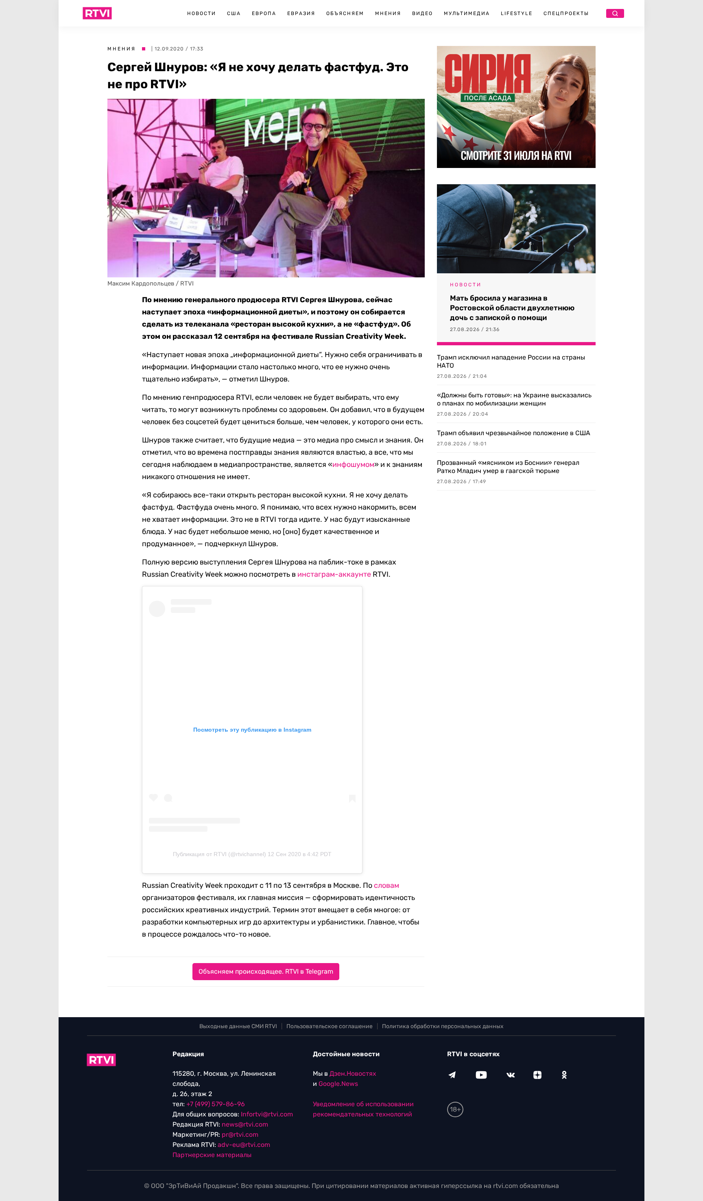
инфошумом (353, 464)
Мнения (388, 13)
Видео (422, 13)
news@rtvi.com (245, 1124)
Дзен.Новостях (353, 1073)
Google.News (338, 1084)
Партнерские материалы (211, 1155)
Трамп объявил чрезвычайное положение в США (513, 433)
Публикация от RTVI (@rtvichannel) (219, 854)
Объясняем (345, 13)
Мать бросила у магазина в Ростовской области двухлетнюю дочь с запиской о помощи (512, 308)
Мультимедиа (467, 13)
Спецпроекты (566, 13)
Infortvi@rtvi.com (267, 1114)
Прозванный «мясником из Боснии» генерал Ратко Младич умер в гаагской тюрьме (508, 467)
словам (386, 885)
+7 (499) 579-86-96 (215, 1104)
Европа (264, 13)
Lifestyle (517, 13)
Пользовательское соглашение (329, 1026)
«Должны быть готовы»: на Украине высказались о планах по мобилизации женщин (514, 399)
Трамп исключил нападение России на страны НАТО (511, 361)
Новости (201, 13)
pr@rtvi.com (240, 1134)
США (234, 13)
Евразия (301, 13)
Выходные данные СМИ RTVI (238, 1026)
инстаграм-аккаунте (334, 574)
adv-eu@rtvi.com (244, 1145)
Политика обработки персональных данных (443, 1026)
